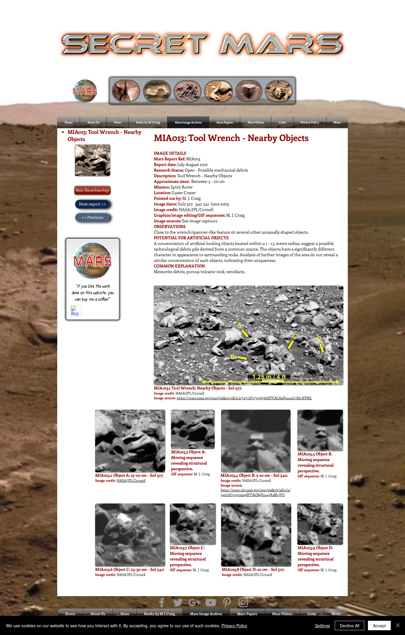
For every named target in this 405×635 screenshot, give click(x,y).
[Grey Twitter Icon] (178, 602)
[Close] (397, 625)
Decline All (349, 625)
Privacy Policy (234, 625)
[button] (332, 97)
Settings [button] (322, 625)
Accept (379, 625)
